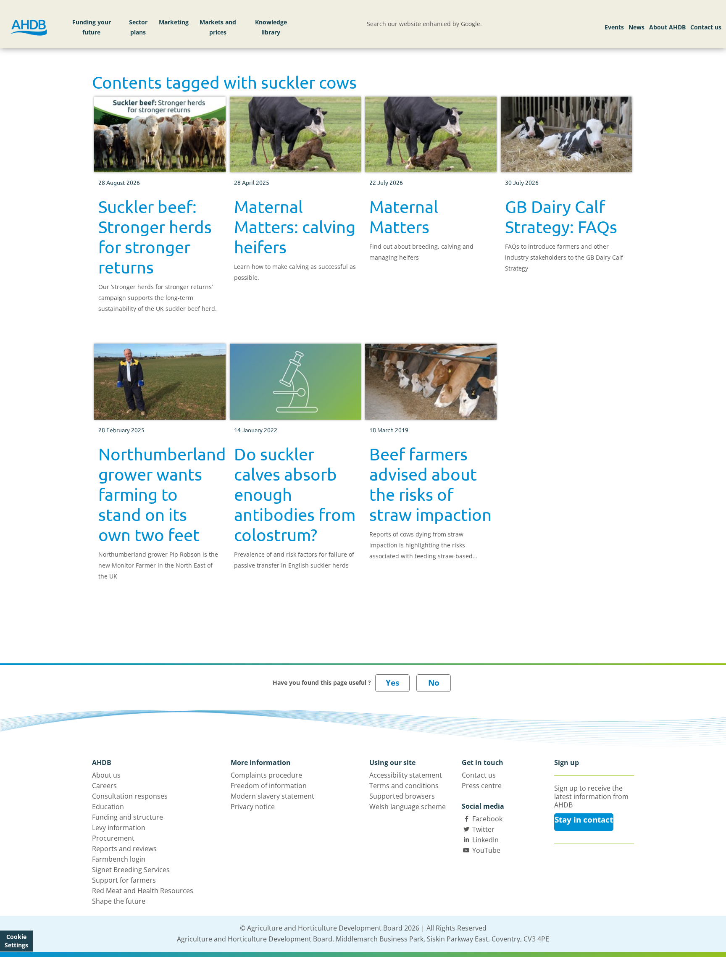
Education (108, 806)
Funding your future (91, 27)
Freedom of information (269, 785)
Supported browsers (402, 796)
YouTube (486, 850)
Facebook (487, 818)
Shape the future (118, 901)
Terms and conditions (404, 785)
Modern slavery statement (272, 796)
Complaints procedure (266, 775)
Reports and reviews (124, 848)
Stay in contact (584, 819)
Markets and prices (218, 27)
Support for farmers (124, 880)
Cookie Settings (16, 941)
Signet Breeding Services (131, 869)
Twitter (483, 829)
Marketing (174, 22)
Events (614, 27)
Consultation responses (130, 796)
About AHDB (667, 27)
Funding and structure (127, 817)
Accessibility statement (405, 775)
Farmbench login (118, 859)
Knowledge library (271, 27)
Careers (104, 785)
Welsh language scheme (407, 806)
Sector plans (138, 27)
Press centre (482, 785)
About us (106, 775)
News (636, 27)
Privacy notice (253, 806)
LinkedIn (485, 839)
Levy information (118, 827)
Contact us (705, 27)
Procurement (113, 838)
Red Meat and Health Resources (142, 890)
